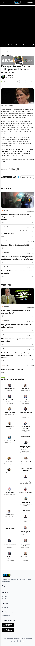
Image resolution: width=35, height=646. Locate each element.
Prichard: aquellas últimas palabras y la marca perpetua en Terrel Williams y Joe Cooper (16, 355)
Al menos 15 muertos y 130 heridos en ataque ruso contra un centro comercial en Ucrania (17, 217)
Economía (26, 44)
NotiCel (10, 75)
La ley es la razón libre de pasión (13, 369)
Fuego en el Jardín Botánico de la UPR (15, 245)
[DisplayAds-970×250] (17, 60)
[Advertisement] (17, 24)
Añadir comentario (27, 177)
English (4, 598)
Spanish (4, 596)
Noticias (17, 44)
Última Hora (7, 44)
